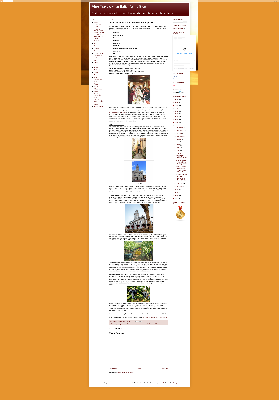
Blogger (175, 383)
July (178, 142)
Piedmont (97, 70)
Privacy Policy (98, 106)
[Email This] (135, 321)
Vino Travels (175, 76)
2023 (177, 108)
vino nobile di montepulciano (150, 324)
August (179, 139)
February (180, 183)
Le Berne (123, 112)
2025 (177, 102)
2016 (177, 190)
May (178, 147)
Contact (96, 41)
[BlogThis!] (136, 321)
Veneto (96, 91)
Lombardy (97, 62)
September (180, 136)
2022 (177, 111)
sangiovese (128, 324)
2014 (177, 195)
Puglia (96, 72)
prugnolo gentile (119, 324)
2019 (177, 119)
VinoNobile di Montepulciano (159, 317)
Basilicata (97, 46)
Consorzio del (146, 317)
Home (139, 368)
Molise (96, 67)
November (180, 130)
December (180, 128)
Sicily (95, 77)
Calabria (96, 48)
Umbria (96, 86)
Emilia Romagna (99, 53)
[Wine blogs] (180, 221)
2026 (177, 100)
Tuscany (96, 84)
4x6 (163, 383)
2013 (177, 198)
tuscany (139, 324)
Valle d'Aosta (98, 89)
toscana (134, 324)
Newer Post (113, 368)
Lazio (95, 60)
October (179, 133)
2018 (177, 122)
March (179, 153)
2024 (177, 105)
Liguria (96, 104)
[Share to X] (138, 321)
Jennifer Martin (177, 68)
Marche (96, 65)
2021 (177, 114)
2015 (177, 193)
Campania (97, 51)
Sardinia (96, 75)
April (178, 150)
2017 (177, 125)
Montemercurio (113, 112)
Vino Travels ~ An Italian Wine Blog (119, 6)
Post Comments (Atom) (126, 372)
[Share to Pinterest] (141, 321)
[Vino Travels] (173, 78)
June (178, 145)
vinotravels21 (185, 68)
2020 (177, 117)
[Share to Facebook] (139, 321)
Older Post (164, 368)
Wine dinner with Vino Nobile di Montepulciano (181, 162)
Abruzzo (96, 43)
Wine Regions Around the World (98, 95)
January (179, 186)
